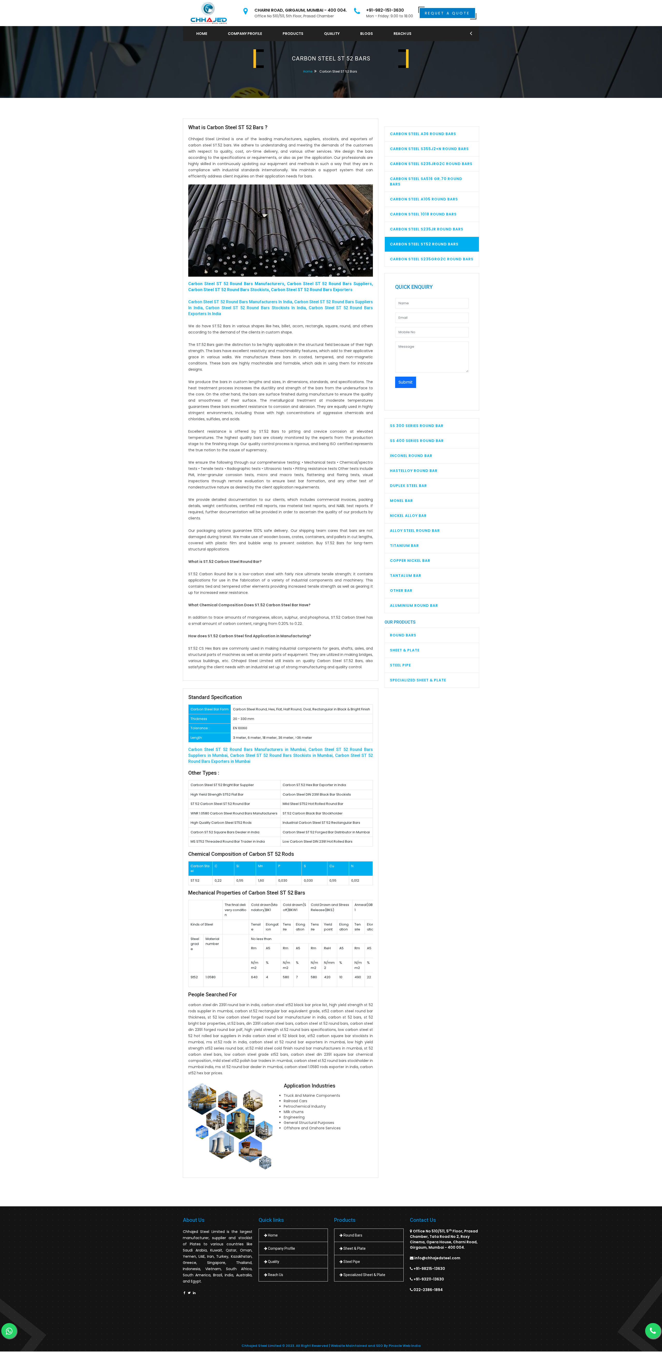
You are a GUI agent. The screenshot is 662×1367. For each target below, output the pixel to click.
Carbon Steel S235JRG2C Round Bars (431, 163)
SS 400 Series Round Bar (417, 440)
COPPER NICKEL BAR (410, 560)
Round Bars (403, 635)
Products (293, 33)
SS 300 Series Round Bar (416, 425)
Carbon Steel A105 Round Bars (424, 199)
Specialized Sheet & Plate (418, 680)
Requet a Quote (447, 13)
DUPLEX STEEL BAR (408, 485)
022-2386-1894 (428, 1289)
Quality (332, 33)
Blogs (366, 33)
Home (201, 33)
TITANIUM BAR (404, 545)
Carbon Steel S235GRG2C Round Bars (431, 259)
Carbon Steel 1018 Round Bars (423, 214)
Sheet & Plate (404, 650)
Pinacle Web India (405, 1345)
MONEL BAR (401, 500)
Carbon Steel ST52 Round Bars (424, 244)
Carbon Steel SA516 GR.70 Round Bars (426, 181)
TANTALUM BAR (405, 575)
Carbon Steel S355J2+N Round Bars (429, 148)
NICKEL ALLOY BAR (408, 515)
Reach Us (402, 33)
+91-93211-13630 (428, 1279)
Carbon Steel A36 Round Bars (423, 133)
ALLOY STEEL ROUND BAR (415, 530)
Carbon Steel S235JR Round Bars (426, 229)
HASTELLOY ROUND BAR (414, 470)
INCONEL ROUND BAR (411, 455)
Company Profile (245, 33)
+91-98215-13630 (429, 1268)
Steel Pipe (400, 665)
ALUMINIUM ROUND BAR (414, 605)
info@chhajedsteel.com (437, 1258)
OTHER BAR (401, 590)
